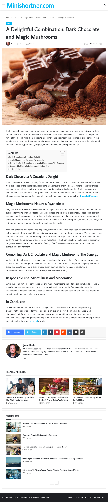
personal (34, 321)
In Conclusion (15, 169)
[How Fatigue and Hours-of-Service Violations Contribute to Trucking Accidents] (13, 462)
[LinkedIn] (44, 332)
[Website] (24, 358)
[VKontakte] (69, 332)
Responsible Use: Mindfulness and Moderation (29, 166)
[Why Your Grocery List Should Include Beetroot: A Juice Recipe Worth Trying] (54, 386)
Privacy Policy (99, 497)
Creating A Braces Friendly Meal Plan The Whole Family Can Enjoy (20, 398)
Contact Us (78, 497)
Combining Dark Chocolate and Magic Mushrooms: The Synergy (37, 163)
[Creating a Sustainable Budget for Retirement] (13, 439)
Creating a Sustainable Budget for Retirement (40, 435)
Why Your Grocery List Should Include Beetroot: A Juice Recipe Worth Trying (53, 398)
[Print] (82, 332)
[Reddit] (63, 332)
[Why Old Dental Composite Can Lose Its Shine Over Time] (13, 427)
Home (10, 18)
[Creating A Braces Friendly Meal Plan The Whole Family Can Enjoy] (20, 386)
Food (17, 18)
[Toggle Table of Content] (61, 153)
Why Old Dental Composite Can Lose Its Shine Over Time (45, 423)
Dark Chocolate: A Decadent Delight (24, 157)
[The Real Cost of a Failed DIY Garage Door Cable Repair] (13, 450)
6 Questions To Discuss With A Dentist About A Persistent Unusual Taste (51, 470)
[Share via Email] (75, 332)
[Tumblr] (50, 332)
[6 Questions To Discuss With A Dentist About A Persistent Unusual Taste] (13, 474)
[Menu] (3, 6)
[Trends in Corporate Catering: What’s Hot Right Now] (87, 386)
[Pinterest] (57, 332)
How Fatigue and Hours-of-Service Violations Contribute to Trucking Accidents (53, 458)
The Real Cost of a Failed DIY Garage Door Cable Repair (45, 447)
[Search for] (104, 6)
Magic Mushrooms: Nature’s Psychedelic (26, 160)
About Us (88, 497)
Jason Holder (16, 44)
